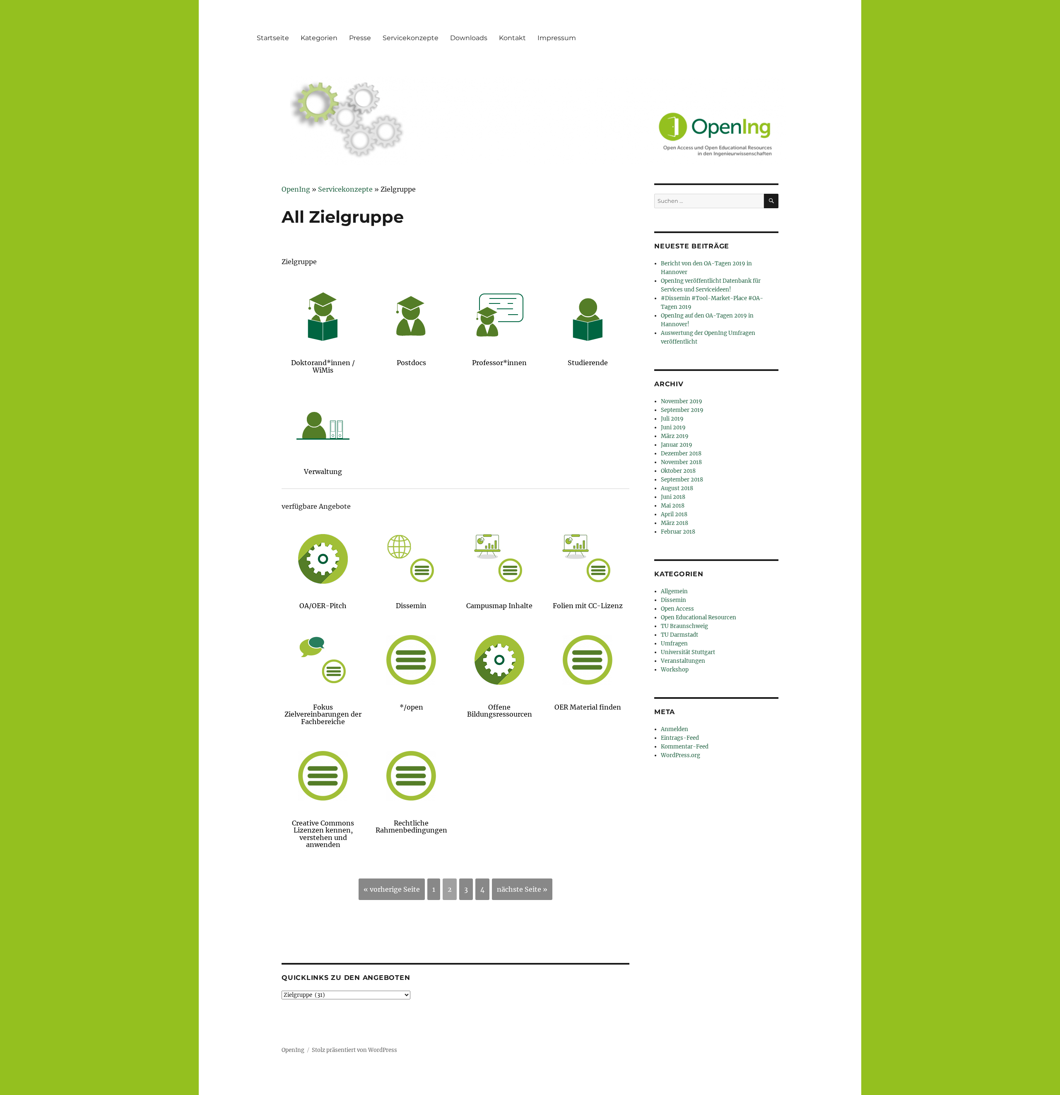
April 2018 (674, 514)
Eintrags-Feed (680, 737)
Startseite (273, 38)
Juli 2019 (672, 418)
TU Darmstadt (679, 634)
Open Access (677, 608)
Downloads (468, 38)
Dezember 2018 (681, 453)
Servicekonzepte (410, 38)
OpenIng (293, 1050)
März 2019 (675, 436)
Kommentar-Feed (684, 746)
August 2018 (677, 488)
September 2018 (682, 479)
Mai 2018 (672, 505)
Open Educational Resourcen (698, 617)
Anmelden (674, 729)
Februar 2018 (678, 531)
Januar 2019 (676, 444)
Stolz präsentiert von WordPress (354, 1050)
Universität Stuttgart (688, 652)
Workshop (675, 669)
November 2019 (681, 401)
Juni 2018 (673, 497)
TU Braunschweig (684, 626)
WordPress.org (680, 755)
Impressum (556, 38)
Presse (360, 38)
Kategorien (319, 38)
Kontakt (512, 38)
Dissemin (673, 600)
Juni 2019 (673, 427)
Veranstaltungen (683, 660)
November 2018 (681, 462)
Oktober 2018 (678, 470)
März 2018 (674, 523)
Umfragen (674, 643)
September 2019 (682, 410)
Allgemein (674, 591)
